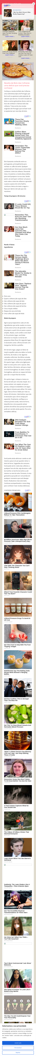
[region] (18, 1039)
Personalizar (18, 1048)
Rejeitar (18, 1052)
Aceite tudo (18, 1043)
